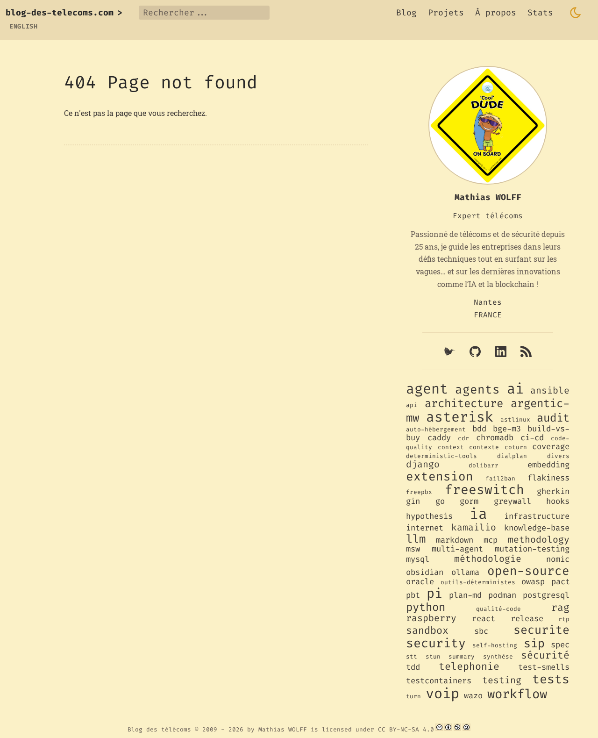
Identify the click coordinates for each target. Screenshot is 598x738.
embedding (548, 464)
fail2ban (500, 478)
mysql (417, 559)
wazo (473, 695)
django (423, 464)
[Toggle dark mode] (575, 13)
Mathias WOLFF (282, 729)
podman (502, 595)
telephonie (469, 666)
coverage (551, 446)
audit (553, 417)
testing (501, 680)
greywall (512, 501)
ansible (550, 390)
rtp (564, 619)
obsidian (424, 572)
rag (560, 607)
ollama (465, 572)
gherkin (553, 491)
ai (515, 389)
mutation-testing (532, 549)
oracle (420, 581)
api (411, 405)
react (483, 618)
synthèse (498, 656)
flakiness (548, 478)
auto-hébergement (436, 429)
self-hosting (494, 645)
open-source (528, 571)
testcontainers (438, 680)
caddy (439, 437)
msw (413, 549)
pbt (413, 595)
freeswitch (484, 489)
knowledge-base (537, 528)
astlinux (515, 419)
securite (541, 630)
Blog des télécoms (159, 729)
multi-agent (457, 549)
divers (558, 456)
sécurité (545, 655)
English (23, 26)
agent (427, 389)
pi (434, 593)
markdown (454, 540)
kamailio (473, 527)
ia (478, 513)
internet (424, 528)
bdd (479, 428)
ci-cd (532, 437)
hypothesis (429, 516)
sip (534, 643)
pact (560, 581)
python (425, 607)
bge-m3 (507, 428)
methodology (539, 539)
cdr (463, 438)
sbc (481, 631)
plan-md (465, 595)
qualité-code (498, 609)
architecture (464, 403)
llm (416, 538)
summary (461, 656)
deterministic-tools (441, 456)
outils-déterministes (478, 582)
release (527, 618)
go (440, 501)
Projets (446, 12)
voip (442, 693)
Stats (540, 12)
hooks (558, 501)
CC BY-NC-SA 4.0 (406, 729)
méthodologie (487, 558)
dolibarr (483, 465)
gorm (469, 501)
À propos (495, 12)
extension (439, 476)
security (436, 643)
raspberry (431, 618)
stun (433, 656)
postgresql (546, 595)
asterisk (459, 417)
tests (551, 679)
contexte (484, 447)
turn (413, 696)
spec (560, 644)
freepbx (419, 492)
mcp (491, 540)
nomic (558, 559)
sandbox (427, 630)
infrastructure (537, 516)
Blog (406, 12)
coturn (516, 447)
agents (477, 389)
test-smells (544, 667)
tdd (413, 667)
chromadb (494, 437)
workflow (517, 694)
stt (411, 656)
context (451, 447)
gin (413, 501)
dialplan (512, 456)
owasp (533, 581)
